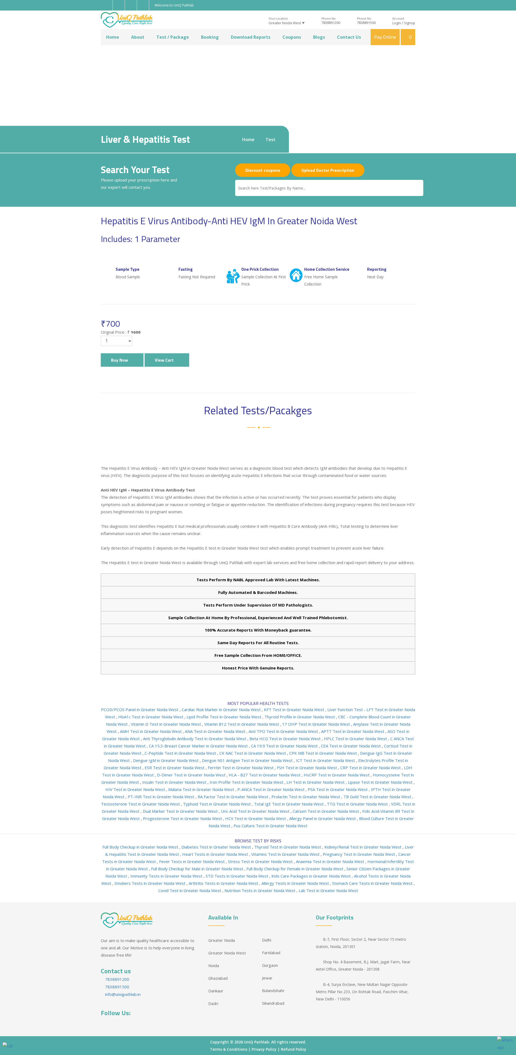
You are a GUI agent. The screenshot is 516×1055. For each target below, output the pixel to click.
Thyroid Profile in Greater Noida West (300, 716)
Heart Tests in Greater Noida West (215, 854)
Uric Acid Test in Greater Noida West (256, 811)
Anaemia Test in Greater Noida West (330, 861)
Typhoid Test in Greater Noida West (217, 804)
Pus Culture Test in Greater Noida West (270, 825)
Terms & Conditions (228, 1049)
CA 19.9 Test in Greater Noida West (285, 746)
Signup (409, 22)
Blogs (319, 37)
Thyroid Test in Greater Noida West (288, 847)
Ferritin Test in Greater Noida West (241, 767)
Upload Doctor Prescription (328, 170)
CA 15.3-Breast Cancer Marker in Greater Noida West (199, 746)
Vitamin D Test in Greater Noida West (166, 724)
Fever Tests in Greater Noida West (192, 861)
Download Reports (250, 37)
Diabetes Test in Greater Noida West (216, 847)
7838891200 (330, 22)
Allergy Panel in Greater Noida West (323, 818)
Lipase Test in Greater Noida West (381, 782)
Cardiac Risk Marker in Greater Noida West (222, 709)
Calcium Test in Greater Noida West (326, 811)
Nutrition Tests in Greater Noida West (260, 890)
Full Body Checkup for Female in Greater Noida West (295, 868)
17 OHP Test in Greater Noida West (316, 724)
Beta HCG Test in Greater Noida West (285, 738)
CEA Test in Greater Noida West (351, 746)
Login (396, 22)
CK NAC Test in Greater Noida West (253, 753)
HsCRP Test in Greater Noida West (337, 775)
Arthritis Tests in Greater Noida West (224, 883)
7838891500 (366, 22)
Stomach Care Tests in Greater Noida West (373, 883)
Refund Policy (293, 1049)
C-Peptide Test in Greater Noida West (181, 753)
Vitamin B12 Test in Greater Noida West (242, 724)
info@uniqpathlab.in (122, 994)
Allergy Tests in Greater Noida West (295, 883)
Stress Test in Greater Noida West (261, 861)
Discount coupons (262, 170)
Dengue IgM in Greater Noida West (166, 760)
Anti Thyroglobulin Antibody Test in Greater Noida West (195, 738)
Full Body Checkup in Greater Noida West (140, 847)
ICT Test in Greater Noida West (326, 760)
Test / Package (172, 37)
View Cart (165, 360)
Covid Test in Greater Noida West (190, 890)
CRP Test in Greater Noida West (371, 767)
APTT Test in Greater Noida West (353, 731)
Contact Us (349, 37)
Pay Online (385, 37)
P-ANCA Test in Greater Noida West (271, 789)
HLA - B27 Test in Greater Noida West (265, 775)
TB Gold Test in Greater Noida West (377, 796)
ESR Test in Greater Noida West (175, 767)
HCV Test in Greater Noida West (256, 818)
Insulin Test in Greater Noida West (174, 782)
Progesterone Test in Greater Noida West (183, 818)
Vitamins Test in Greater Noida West (286, 854)
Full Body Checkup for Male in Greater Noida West (197, 868)
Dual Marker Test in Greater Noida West (181, 811)
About (137, 37)
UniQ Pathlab (256, 1042)
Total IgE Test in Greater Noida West (289, 804)
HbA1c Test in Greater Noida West (151, 716)
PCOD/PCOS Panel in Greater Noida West (140, 709)
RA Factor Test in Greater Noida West (233, 796)
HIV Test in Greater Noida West (135, 789)
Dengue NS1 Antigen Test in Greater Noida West (248, 760)
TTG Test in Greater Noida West (358, 804)
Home (112, 37)
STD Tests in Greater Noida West (237, 876)
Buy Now (120, 360)
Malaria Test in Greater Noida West (201, 789)
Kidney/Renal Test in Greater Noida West (363, 847)
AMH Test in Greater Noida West (151, 731)
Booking (210, 37)
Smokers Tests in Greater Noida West (150, 883)
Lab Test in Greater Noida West (328, 890)
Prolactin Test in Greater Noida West (306, 796)
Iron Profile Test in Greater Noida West (247, 782)
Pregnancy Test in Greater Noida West (359, 854)
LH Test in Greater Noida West (316, 782)
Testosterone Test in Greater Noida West (141, 804)
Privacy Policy (264, 1049)
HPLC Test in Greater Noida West (356, 738)
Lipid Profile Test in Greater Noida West (224, 716)
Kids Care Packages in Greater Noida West (311, 876)
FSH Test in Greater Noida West (307, 767)
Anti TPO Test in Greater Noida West (284, 731)
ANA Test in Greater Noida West (215, 731)
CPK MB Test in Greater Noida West (323, 753)
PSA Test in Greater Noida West (338, 789)
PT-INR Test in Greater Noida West (161, 796)
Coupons (291, 37)
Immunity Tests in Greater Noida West (166, 876)
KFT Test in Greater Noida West (294, 709)
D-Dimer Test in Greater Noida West (192, 775)
